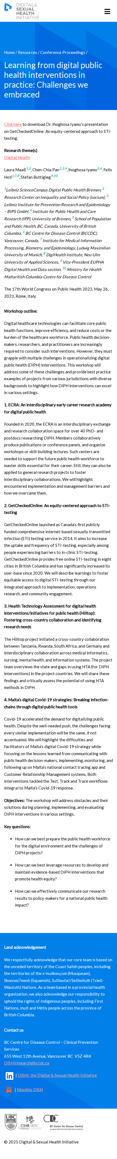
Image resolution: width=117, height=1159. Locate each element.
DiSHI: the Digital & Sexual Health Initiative (57, 1075)
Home (9, 52)
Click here (13, 124)
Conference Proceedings (62, 52)
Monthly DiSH (30, 1089)
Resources (27, 52)
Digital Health (17, 157)
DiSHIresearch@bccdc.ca (26, 1062)
